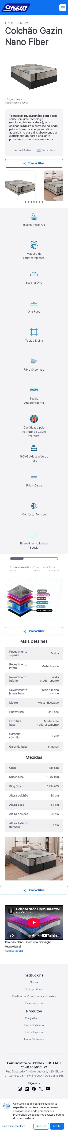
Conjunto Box (34, 1018)
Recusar (41, 1126)
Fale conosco (34, 1003)
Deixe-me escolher (13, 1126)
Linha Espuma (34, 1032)
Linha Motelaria (34, 1039)
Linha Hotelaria (34, 1025)
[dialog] (34, 1115)
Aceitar (57, 1126)
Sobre (34, 982)
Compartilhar (36, 163)
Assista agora (14, 950)
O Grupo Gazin (34, 989)
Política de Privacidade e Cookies (34, 996)
